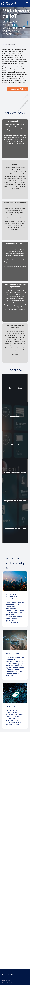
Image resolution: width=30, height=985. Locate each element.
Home (4, 42)
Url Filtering (10, 706)
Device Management (14, 653)
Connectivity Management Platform (11, 596)
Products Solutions (12, 42)
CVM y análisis (6, 980)
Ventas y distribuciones (8, 982)
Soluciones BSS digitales (8, 978)
